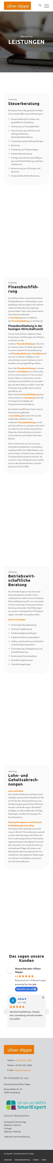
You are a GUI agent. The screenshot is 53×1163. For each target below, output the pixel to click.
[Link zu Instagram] (43, 1157)
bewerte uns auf (25, 988)
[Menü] (45, 5)
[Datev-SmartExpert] (26, 1105)
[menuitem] (38, 5)
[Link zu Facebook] (38, 1157)
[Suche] (38, 5)
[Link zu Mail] (47, 1157)
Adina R (22, 998)
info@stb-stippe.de (22, 1070)
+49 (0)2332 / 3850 (23, 1060)
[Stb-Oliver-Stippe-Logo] (17, 5)
